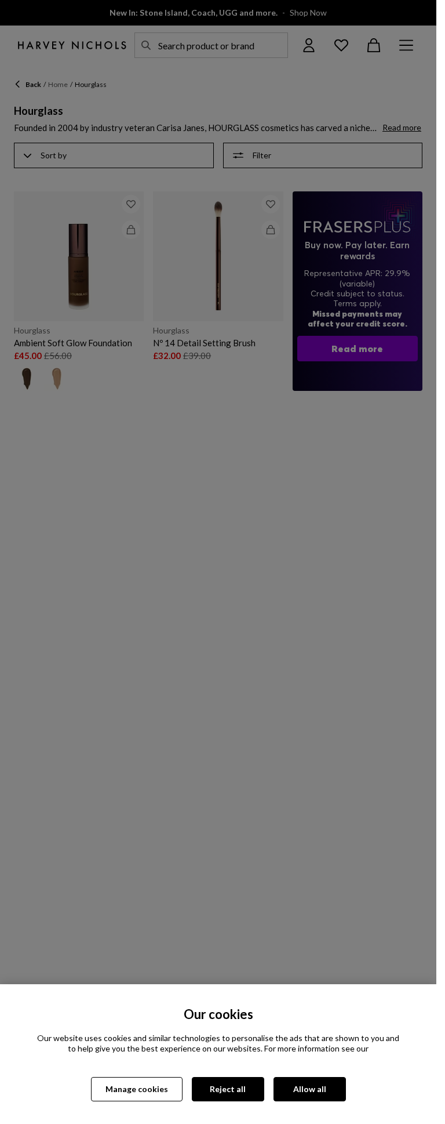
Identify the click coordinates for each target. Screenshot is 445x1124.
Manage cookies (136, 1089)
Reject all (228, 1089)
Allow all (309, 1089)
